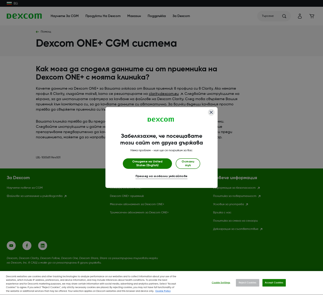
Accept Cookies (274, 283)
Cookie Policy (163, 291)
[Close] (211, 112)
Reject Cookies (247, 283)
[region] (161, 283)
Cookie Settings (221, 283)
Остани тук (188, 163)
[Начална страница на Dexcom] (161, 120)
